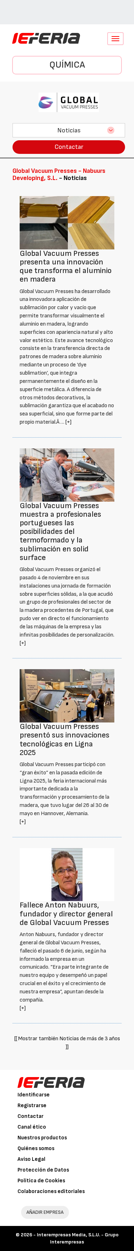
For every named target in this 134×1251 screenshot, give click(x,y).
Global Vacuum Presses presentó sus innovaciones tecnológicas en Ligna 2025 (64, 740)
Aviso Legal (31, 1159)
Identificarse (34, 1094)
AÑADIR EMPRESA (45, 1212)
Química (67, 64)
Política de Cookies (41, 1180)
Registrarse (32, 1105)
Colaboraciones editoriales (51, 1191)
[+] (68, 422)
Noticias (69, 130)
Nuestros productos (42, 1137)
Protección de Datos (43, 1170)
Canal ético (32, 1127)
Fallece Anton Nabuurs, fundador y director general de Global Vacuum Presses (66, 913)
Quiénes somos (36, 1148)
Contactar (69, 147)
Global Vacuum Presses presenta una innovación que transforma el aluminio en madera (65, 266)
